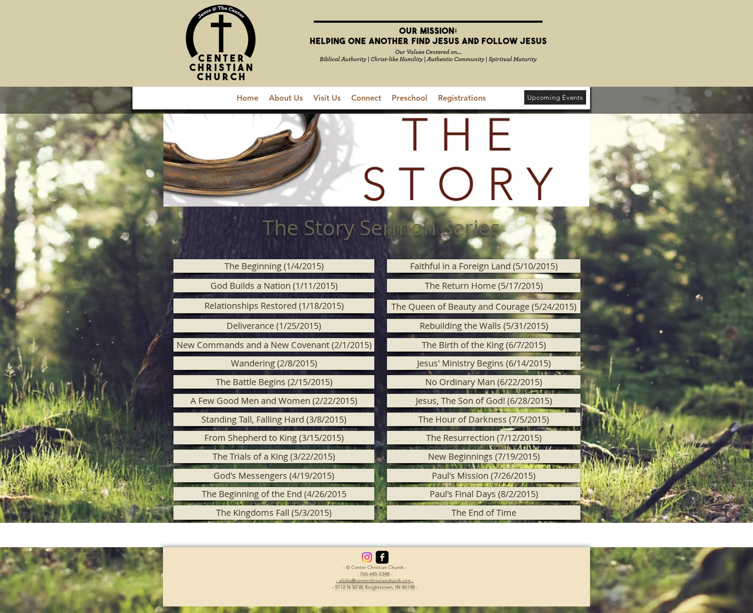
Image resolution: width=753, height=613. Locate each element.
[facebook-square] (382, 557)
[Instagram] (366, 557)
